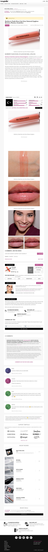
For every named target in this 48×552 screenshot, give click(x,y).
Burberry (11, 256)
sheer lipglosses (37, 58)
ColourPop (7, 12)
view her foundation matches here (28, 290)
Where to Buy (39, 107)
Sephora (14, 107)
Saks (26, 107)
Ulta (17, 107)
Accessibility (7, 549)
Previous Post (8, 259)
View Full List (24, 440)
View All (16, 8)
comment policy (26, 340)
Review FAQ (39, 283)
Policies (6, 544)
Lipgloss (16, 256)
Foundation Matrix (15, 3)
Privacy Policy (7, 546)
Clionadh (6, 11)
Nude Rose (9, 97)
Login (44, 1)
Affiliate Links (17, 25)
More (25, 3)
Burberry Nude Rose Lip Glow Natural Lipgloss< (17, 56)
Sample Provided (24, 25)
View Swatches (38, 267)
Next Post (40, 259)
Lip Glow (13, 267)
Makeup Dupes (7, 3)
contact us (19, 344)
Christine (32, 25)
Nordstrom (22, 107)
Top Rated (38, 269)
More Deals (24, 514)
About (5, 541)
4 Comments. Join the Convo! (13, 250)
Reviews (7, 25)
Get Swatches (24, 328)
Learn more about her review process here (25, 292)
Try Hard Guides (37, 542)
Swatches (21, 3)
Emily (13, 368)
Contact (6, 542)
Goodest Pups (36, 544)
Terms (5, 548)
